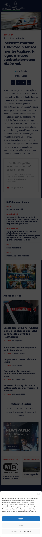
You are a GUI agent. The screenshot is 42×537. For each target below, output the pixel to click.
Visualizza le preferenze (21, 531)
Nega (21, 525)
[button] (38, 494)
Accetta (21, 519)
